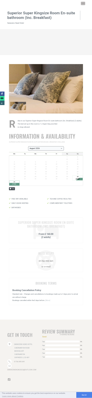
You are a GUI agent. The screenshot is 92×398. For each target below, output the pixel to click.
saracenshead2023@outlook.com (21, 370)
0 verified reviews (67, 334)
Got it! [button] (84, 395)
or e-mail (46, 266)
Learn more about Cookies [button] (12, 396)
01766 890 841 (46, 261)
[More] (47, 300)
